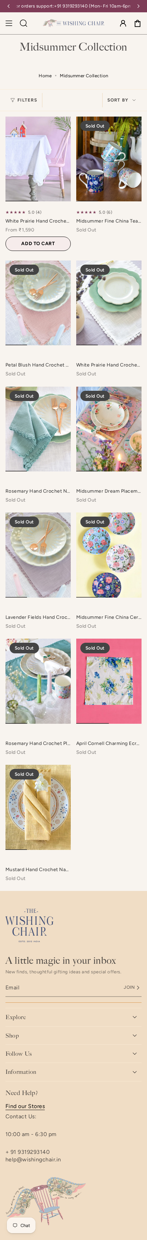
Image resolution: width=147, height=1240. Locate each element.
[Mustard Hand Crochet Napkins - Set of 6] (38, 807)
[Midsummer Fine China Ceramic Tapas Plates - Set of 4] (109, 554)
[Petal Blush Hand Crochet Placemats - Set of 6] (38, 303)
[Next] (138, 6)
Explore (15, 1017)
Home (45, 75)
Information (21, 1071)
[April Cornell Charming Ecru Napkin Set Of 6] (109, 681)
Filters (27, 100)
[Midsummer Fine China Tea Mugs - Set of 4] (109, 159)
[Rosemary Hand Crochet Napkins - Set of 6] (38, 429)
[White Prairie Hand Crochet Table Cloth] (38, 159)
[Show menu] (9, 23)
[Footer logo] (29, 925)
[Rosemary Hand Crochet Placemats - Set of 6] (38, 681)
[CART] (137, 23)
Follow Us (18, 1053)
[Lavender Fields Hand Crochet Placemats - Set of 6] (38, 554)
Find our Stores (25, 1106)
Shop (12, 1035)
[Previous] (8, 6)
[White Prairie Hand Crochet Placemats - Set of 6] (109, 303)
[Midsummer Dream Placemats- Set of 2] (109, 429)
